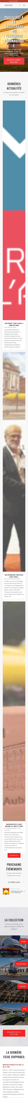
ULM (24, 1009)
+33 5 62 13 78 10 (14, 1)
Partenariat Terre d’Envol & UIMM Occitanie (14, 324)
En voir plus (14, 855)
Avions (23, 941)
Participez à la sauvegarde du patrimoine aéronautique (14, 31)
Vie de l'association (15, 579)
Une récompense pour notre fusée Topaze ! (14, 576)
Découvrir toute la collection (14, 1033)
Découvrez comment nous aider (14, 61)
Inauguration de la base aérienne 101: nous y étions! (14, 825)
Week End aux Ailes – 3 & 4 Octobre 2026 (18, 892)
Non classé (13, 327)
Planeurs (22, 986)
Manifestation (13, 828)
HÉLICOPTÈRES (21, 964)
